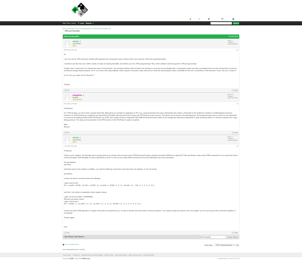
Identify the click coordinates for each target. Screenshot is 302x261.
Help (236, 19)
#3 (237, 146)
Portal (194, 19)
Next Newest (79, 237)
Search (203, 19)
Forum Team (67, 255)
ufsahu (76, 41)
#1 (237, 50)
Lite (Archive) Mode (121, 255)
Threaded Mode (233, 36)
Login (82, 23)
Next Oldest (69, 237)
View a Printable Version (72, 244)
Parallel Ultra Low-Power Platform (92, 255)
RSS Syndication (148, 255)
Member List (214, 19)
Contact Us (76, 255)
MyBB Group (86, 258)
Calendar (227, 19)
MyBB (71, 258)
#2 (237, 103)
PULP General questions (101, 28)
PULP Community (68, 28)
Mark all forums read (135, 255)
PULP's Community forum (83, 28)
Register (89, 23)
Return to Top (109, 255)
